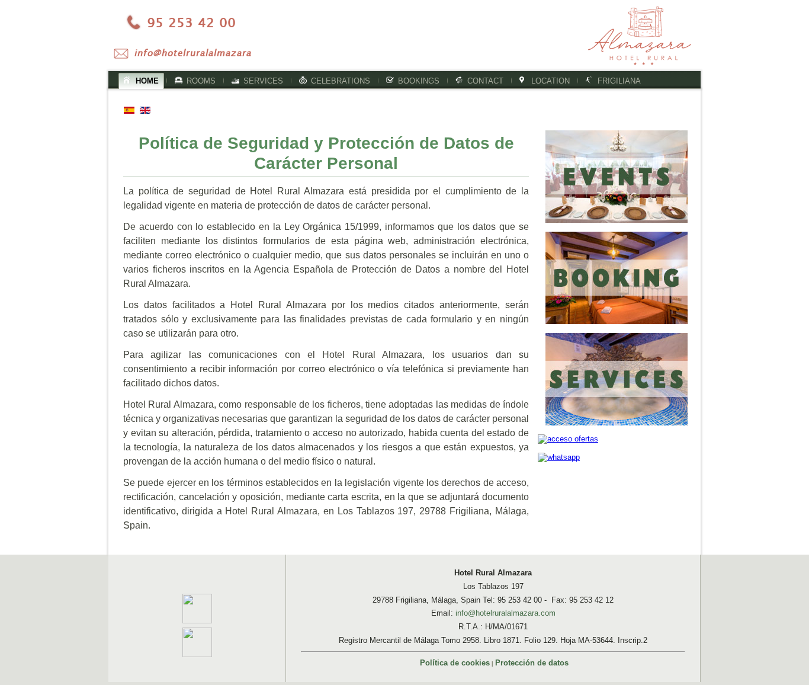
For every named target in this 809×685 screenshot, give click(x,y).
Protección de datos (532, 662)
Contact (485, 80)
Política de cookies (455, 662)
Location (550, 80)
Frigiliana (619, 80)
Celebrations (340, 80)
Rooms (201, 80)
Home (147, 80)
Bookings (418, 80)
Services (263, 80)
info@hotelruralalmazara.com (505, 613)
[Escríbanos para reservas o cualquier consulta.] (190, 53)
